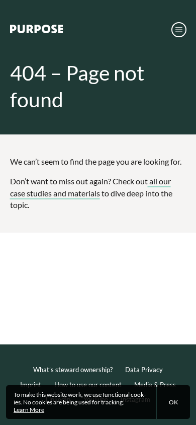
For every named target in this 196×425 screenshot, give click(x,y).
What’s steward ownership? (73, 370)
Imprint (30, 385)
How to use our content (88, 385)
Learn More (29, 409)
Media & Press (155, 385)
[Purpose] (36, 31)
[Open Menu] (178, 29)
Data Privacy (144, 370)
